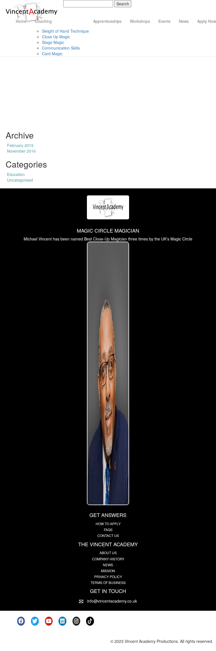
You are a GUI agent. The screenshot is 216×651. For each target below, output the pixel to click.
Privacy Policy (108, 576)
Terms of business (108, 582)
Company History (108, 558)
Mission (108, 570)
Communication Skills (61, 48)
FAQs (108, 529)
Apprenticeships (107, 21)
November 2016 (21, 151)
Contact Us (108, 535)
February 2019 (20, 145)
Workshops (140, 21)
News (184, 21)
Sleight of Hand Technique (65, 31)
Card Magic (52, 53)
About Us (108, 552)
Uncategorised (20, 180)
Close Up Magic (56, 36)
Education (16, 174)
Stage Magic (53, 42)
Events (164, 21)
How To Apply (108, 523)
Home (21, 21)
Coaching (43, 21)
